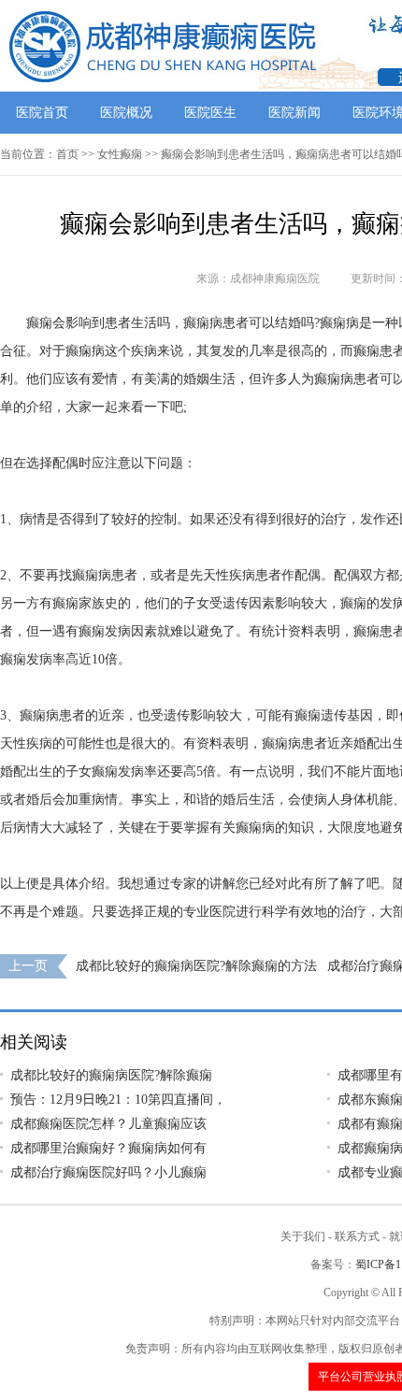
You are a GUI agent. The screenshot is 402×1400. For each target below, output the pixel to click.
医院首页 (42, 113)
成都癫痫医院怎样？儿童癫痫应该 (108, 1124)
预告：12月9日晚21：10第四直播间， (118, 1100)
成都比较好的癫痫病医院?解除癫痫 (111, 1075)
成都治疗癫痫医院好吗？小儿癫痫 (108, 1172)
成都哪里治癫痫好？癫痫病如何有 (108, 1148)
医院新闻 (294, 113)
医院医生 (210, 113)
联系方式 (357, 1236)
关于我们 (302, 1236)
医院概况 (126, 113)
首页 (67, 154)
